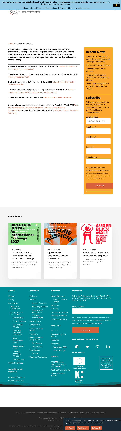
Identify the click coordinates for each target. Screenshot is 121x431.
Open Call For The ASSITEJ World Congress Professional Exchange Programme (98, 59)
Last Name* (91, 137)
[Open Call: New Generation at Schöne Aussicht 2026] (60, 251)
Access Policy (106, 358)
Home (11, 44)
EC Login (106, 367)
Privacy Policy (106, 363)
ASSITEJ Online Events (60, 370)
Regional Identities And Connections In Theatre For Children (97, 77)
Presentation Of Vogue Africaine (95, 70)
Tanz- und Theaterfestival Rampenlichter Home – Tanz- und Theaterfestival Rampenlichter (43, 107)
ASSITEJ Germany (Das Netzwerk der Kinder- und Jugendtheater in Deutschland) (23, 230)
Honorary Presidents (59, 312)
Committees (35, 325)
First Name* (91, 127)
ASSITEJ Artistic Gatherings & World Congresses (59, 364)
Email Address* (92, 117)
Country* (89, 147)
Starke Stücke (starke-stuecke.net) (57, 97)
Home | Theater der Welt (18, 77)
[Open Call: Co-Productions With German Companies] (96, 251)
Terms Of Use (106, 365)
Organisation (91, 157)
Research (55, 340)
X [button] (118, 2)
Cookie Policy (106, 361)
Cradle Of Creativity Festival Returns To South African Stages (97, 86)
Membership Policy (59, 319)
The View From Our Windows (98, 65)
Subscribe (77, 291)
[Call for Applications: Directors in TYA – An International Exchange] (24, 251)
